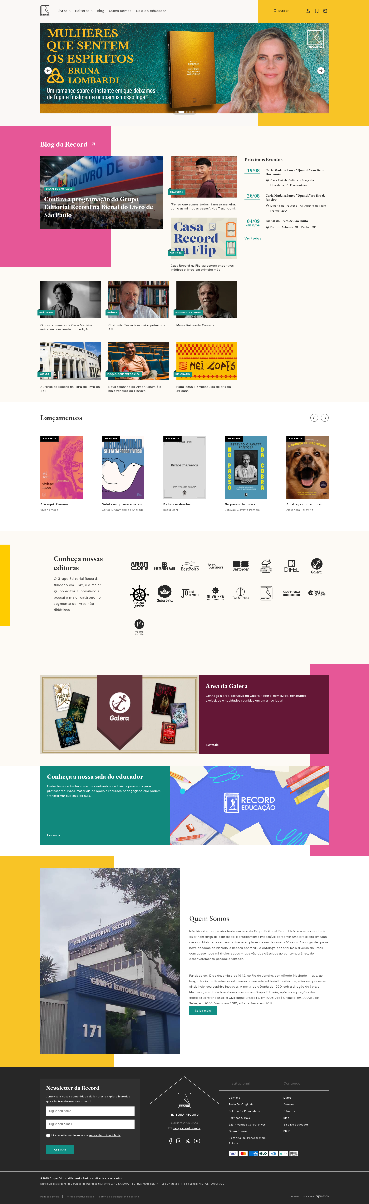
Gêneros (289, 1111)
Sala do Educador (295, 1124)
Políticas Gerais (239, 1118)
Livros (287, 1097)
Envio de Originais (241, 1104)
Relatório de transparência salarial (118, 1196)
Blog (286, 1118)
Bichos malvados (177, 504)
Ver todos (252, 238)
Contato (234, 1097)
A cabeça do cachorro (304, 504)
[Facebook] (170, 1142)
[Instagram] (178, 1141)
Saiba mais (203, 1011)
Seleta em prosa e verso (122, 504)
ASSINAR (60, 1149)
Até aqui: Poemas (54, 504)
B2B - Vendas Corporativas (247, 1124)
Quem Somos (238, 1131)
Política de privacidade (80, 1196)
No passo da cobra (240, 504)
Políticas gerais (49, 1196)
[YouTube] (197, 1142)
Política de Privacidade (244, 1111)
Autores (288, 1104)
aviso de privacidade (105, 1135)
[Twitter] (187, 1142)
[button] (64, 10)
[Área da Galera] (184, 715)
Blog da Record (63, 144)
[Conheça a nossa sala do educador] (184, 811)
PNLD (286, 1131)
